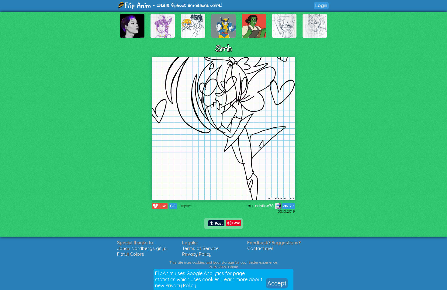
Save (236, 223)
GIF (172, 206)
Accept (276, 283)
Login (321, 5)
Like (160, 206)
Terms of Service (200, 248)
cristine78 (265, 205)
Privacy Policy (180, 285)
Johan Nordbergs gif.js (141, 248)
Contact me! (260, 248)
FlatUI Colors (130, 254)
